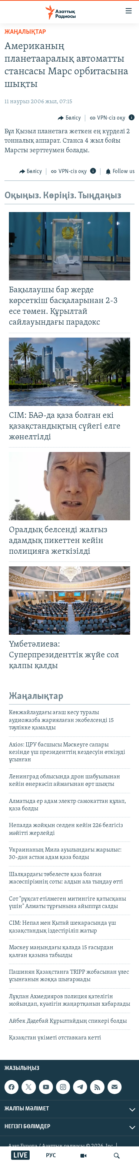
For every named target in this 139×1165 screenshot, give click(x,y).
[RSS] (97, 1087)
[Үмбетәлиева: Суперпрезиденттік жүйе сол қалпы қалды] (69, 600)
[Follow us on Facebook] (11, 1087)
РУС (51, 1156)
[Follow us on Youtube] (46, 1087)
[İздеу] (117, 1155)
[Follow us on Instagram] (63, 1087)
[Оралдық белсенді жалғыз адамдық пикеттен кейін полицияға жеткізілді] (69, 486)
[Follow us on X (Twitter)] (28, 1087)
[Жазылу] (114, 1087)
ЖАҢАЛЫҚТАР (25, 32)
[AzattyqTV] (83, 1155)
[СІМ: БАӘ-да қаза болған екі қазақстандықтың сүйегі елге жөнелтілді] (69, 372)
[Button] (69, 118)
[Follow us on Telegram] (80, 1087)
